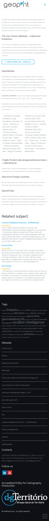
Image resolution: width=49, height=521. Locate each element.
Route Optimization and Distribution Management (20, 378)
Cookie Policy (7, 348)
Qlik (13, 328)
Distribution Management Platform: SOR (16, 393)
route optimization (30, 328)
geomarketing (11, 319)
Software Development (10, 363)
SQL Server (37, 334)
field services (12, 316)
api (20, 310)
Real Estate (6, 370)
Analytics (12, 310)
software (29, 334)
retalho (20, 328)
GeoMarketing (7, 444)
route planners (27, 331)
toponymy (10, 337)
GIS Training (6, 266)
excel (43, 313)
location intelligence (28, 322)
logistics (4, 325)
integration (28, 319)
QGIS (10, 328)
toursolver (17, 337)
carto (28, 310)
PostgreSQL (5, 328)
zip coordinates (24, 337)
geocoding (33, 316)
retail (15, 328)
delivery (27, 313)
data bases (19, 313)
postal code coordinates (39, 325)
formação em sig (22, 316)
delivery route (36, 313)
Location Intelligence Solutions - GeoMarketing (20, 223)
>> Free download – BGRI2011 (18, 62)
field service (5, 316)
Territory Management (10, 429)
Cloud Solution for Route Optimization (16, 385)
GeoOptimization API (9, 400)
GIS (22, 319)
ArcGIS (23, 310)
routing (10, 334)
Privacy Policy (7, 245)
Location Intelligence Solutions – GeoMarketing (19, 422)
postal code (28, 325)
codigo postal (35, 310)
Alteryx (4, 310)
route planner (16, 331)
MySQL (14, 325)
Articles (4, 356)
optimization (20, 325)
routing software (18, 334)
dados (12, 313)
